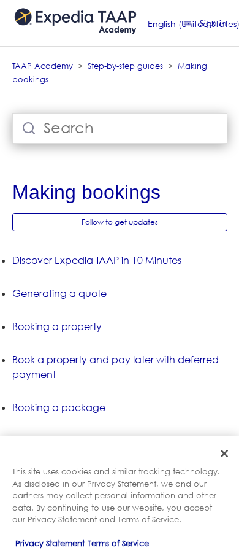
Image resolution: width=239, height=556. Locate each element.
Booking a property (57, 326)
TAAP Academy (42, 66)
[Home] (75, 39)
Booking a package (58, 407)
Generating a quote (59, 293)
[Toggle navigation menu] (187, 23)
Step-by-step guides (125, 66)
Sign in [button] (213, 23)
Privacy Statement (50, 543)
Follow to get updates (120, 221)
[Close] (224, 453)
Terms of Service (118, 543)
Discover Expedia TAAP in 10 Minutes (96, 260)
